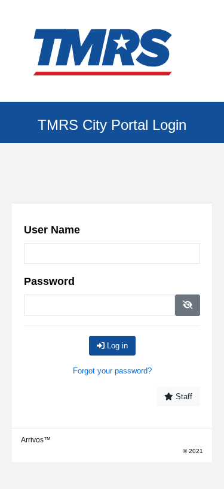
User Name (52, 230)
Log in (116, 345)
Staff (182, 396)
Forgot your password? (112, 370)
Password (49, 281)
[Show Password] (187, 305)
